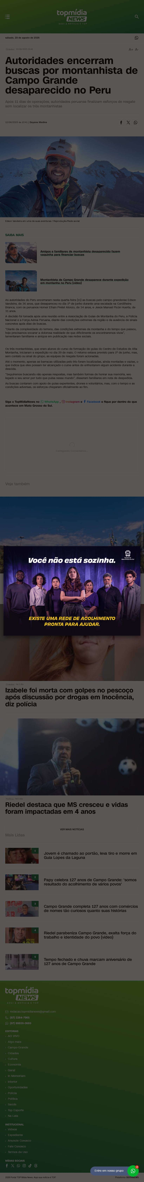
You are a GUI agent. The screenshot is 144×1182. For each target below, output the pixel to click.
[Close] (140, 546)
